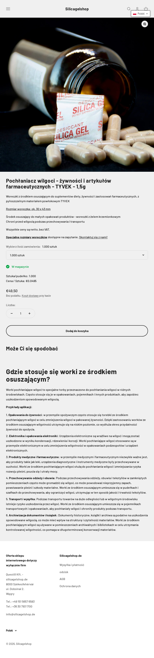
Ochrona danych (70, 586)
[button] (140, 14)
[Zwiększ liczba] (29, 313)
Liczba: (11, 305)
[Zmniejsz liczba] (11, 313)
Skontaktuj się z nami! (93, 237)
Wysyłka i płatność (72, 564)
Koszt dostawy (30, 295)
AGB (62, 579)
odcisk (64, 572)
